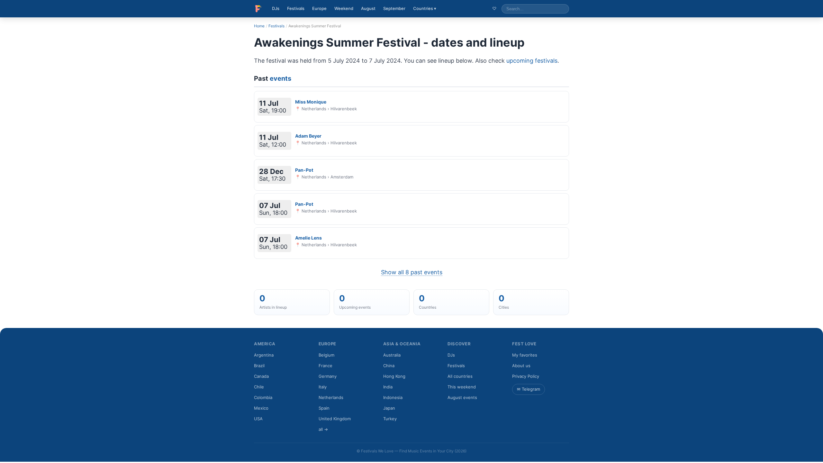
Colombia (263, 397)
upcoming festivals (531, 60)
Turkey (390, 418)
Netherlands (331, 397)
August (368, 8)
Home (259, 25)
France (325, 365)
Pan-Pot (304, 170)
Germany (328, 376)
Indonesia (392, 397)
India (388, 386)
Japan (389, 408)
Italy (323, 386)
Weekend (343, 8)
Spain (324, 408)
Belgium (326, 355)
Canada (261, 376)
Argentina (264, 355)
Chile (259, 386)
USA (258, 418)
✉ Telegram (528, 389)
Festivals (295, 8)
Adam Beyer (308, 136)
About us (521, 365)
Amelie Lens (308, 238)
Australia (392, 355)
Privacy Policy (525, 376)
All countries (460, 376)
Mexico (261, 408)
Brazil (259, 365)
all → (323, 429)
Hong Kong (394, 376)
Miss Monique (310, 101)
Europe (319, 8)
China (388, 365)
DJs (275, 8)
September (394, 8)
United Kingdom (335, 418)
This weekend (462, 386)
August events (462, 397)
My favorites (524, 355)
